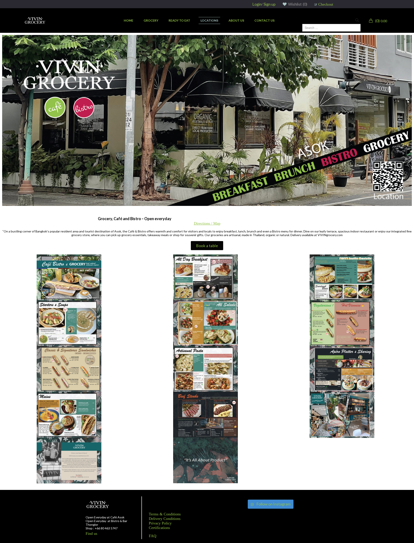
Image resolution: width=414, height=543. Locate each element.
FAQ (152, 536)
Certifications (159, 528)
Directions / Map (207, 223)
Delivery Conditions (164, 518)
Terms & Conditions (165, 514)
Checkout (325, 4)
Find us (91, 533)
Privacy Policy (160, 523)
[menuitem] (128, 20)
